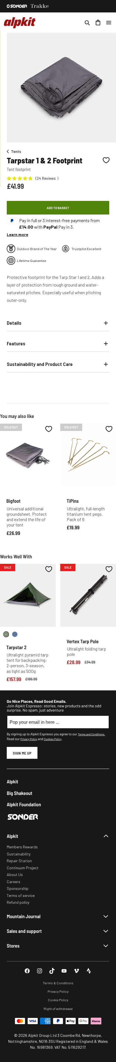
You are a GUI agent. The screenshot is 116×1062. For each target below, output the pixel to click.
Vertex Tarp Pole (83, 641)
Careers (13, 881)
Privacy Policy (28, 739)
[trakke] (39, 6)
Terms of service (21, 895)
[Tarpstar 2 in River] (15, 634)
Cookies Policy (52, 739)
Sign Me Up (22, 753)
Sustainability (18, 853)
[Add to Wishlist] (106, 160)
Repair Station (19, 860)
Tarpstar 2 (16, 647)
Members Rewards (22, 846)
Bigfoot (13, 501)
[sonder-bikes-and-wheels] (17, 6)
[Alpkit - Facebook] (27, 971)
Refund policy (18, 902)
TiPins (73, 501)
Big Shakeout (19, 793)
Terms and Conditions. (91, 734)
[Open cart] (98, 22)
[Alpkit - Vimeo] (76, 971)
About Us (15, 874)
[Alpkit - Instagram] (40, 971)
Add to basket (58, 208)
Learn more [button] (17, 234)
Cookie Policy (58, 1000)
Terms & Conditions (58, 983)
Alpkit (12, 781)
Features (16, 343)
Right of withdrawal (58, 1009)
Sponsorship (17, 888)
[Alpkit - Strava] (89, 971)
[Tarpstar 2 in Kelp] (6, 634)
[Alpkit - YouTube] (64, 971)
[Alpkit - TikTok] (52, 971)
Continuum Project (23, 867)
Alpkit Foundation (24, 804)
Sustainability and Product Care (40, 364)
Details (14, 323)
